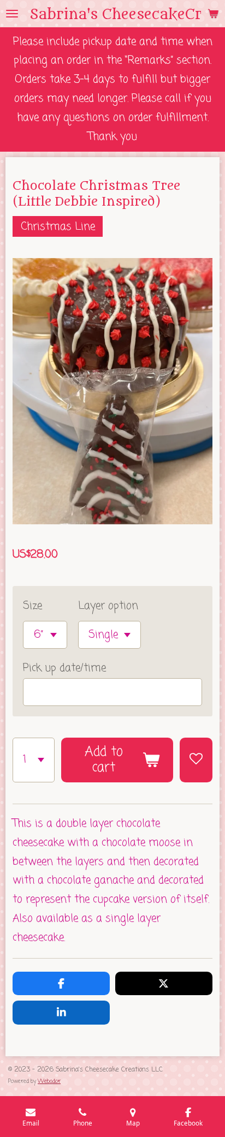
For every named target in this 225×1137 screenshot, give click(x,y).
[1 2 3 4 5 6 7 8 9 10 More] (34, 760)
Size (32, 606)
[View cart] (213, 13)
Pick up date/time (64, 668)
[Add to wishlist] (196, 760)
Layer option (108, 606)
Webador (49, 1082)
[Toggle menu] (12, 13)
